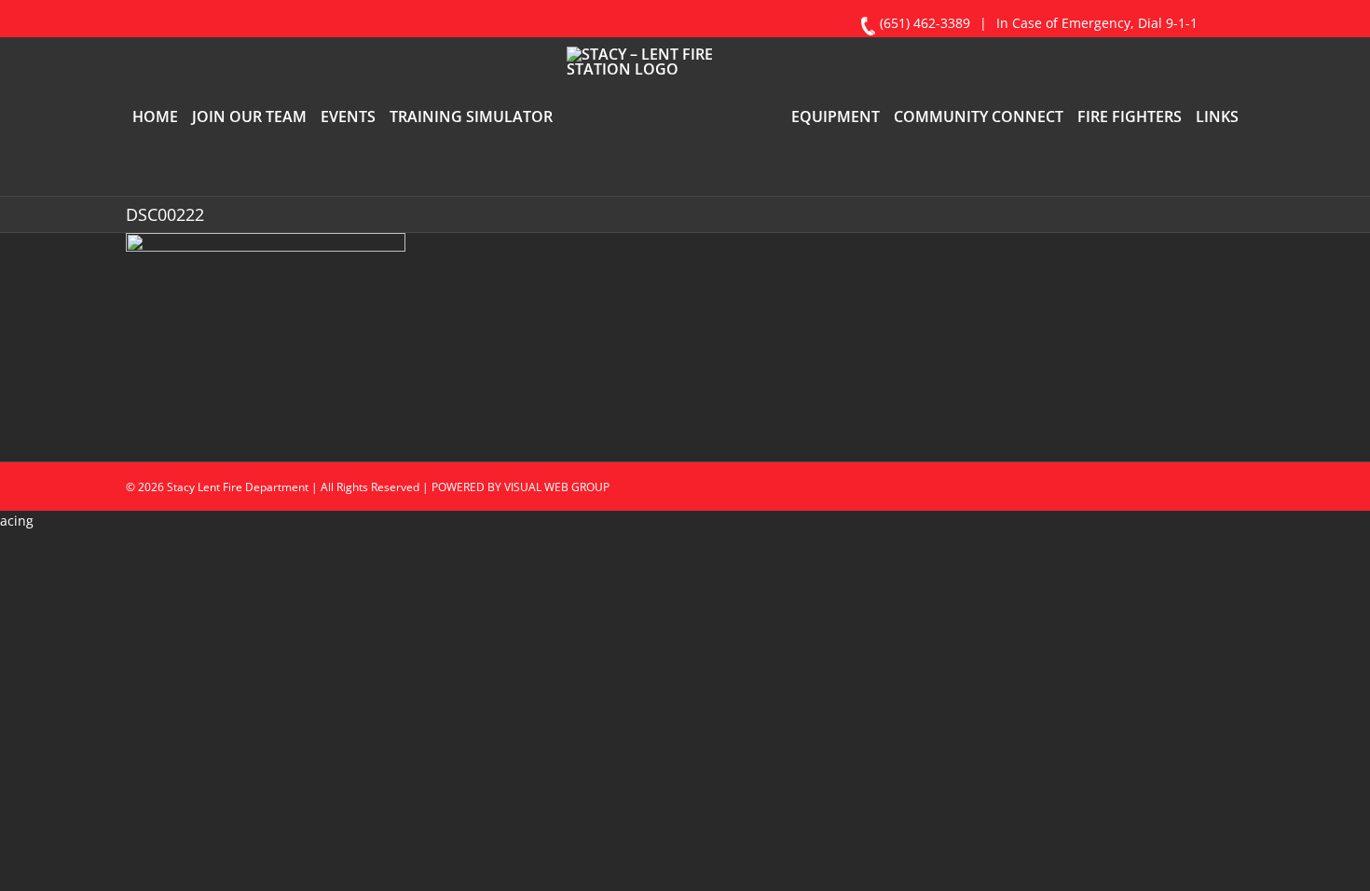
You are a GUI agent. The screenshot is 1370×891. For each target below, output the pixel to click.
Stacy (181, 564)
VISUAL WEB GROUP (557, 564)
